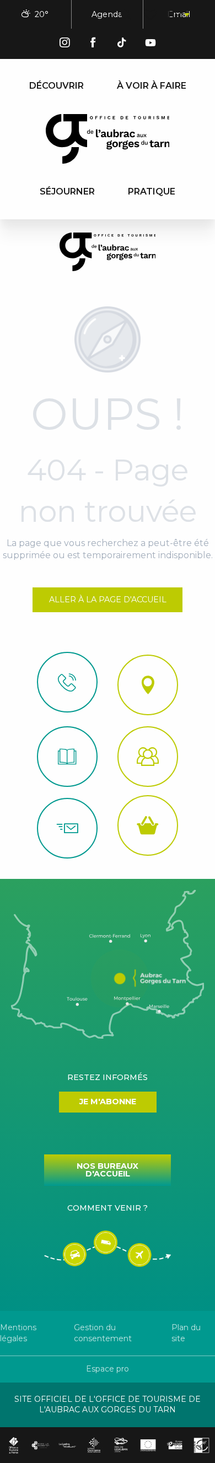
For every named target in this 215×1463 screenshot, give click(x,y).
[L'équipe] (147, 756)
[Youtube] (150, 44)
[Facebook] (93, 44)
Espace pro (107, 1369)
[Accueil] (67, 756)
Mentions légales (18, 1332)
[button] (125, 14)
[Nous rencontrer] (147, 685)
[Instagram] (64, 44)
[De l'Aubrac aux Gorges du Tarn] (108, 139)
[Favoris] (151, 15)
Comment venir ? (107, 1208)
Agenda (107, 14)
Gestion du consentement (103, 1332)
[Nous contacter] (67, 682)
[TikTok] (122, 44)
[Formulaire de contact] (67, 828)
